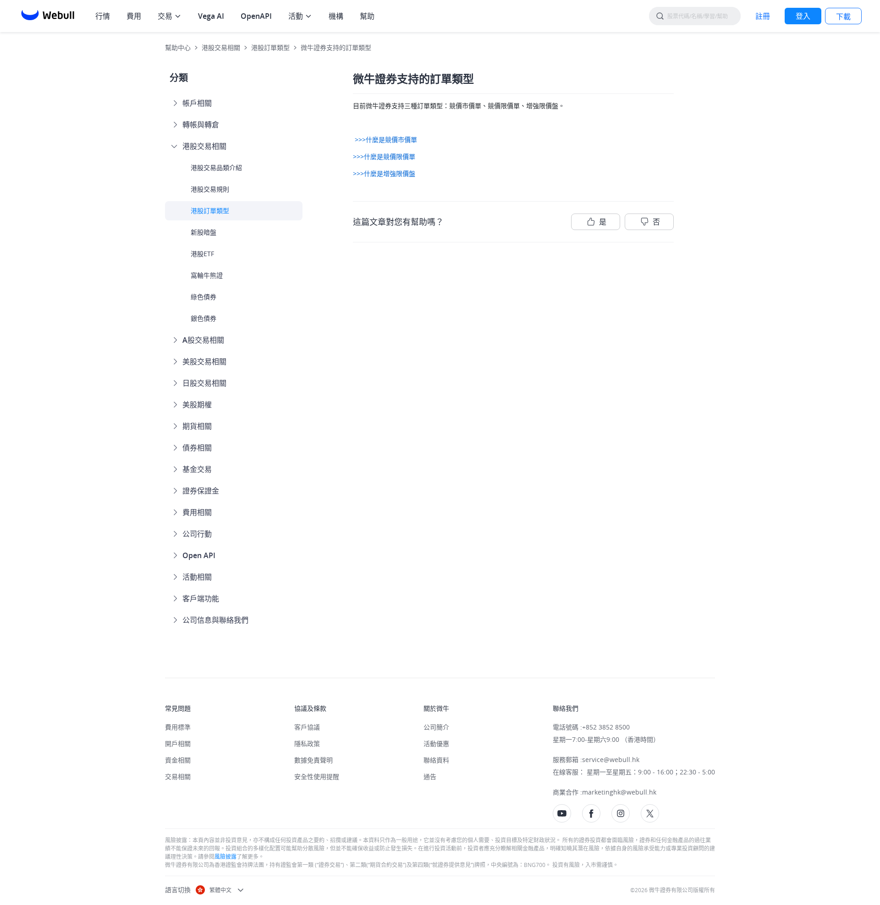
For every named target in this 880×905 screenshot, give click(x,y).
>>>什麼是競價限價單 (384, 156)
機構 (336, 16)
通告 (430, 776)
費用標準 (178, 727)
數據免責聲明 (313, 760)
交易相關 (178, 776)
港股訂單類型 (270, 47)
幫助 (367, 16)
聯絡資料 (436, 760)
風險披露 (225, 856)
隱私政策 (307, 743)
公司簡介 (436, 727)
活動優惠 (436, 743)
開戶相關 (178, 743)
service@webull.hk (610, 759)
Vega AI (211, 16)
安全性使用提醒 (316, 776)
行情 (102, 16)
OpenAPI (256, 16)
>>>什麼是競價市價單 (385, 139)
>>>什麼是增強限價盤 (384, 173)
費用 (133, 16)
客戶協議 (307, 727)
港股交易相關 (221, 47)
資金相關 (178, 760)
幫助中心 (178, 47)
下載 (843, 16)
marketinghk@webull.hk (619, 792)
